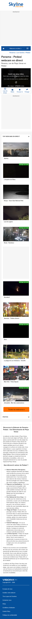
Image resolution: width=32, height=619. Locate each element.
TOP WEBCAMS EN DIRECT (11, 136)
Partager (27, 92)
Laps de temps (5, 92)
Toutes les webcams (16, 409)
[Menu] (27, 48)
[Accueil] (3, 48)
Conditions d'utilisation (9, 607)
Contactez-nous (7, 600)
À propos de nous (7, 589)
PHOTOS (5, 417)
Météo (12, 92)
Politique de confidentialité (10, 615)
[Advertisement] (16, 29)
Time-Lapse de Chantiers (10, 596)
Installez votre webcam (9, 592)
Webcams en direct (15, 48)
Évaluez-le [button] (20, 92)
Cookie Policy (6, 611)
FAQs (4, 604)
